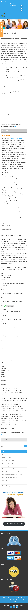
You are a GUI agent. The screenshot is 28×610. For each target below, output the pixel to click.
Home (3, 597)
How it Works (6, 131)
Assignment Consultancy (18, 605)
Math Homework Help (7, 454)
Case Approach (6, 225)
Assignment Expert (7, 480)
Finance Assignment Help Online (10, 469)
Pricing (6, 599)
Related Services (7, 229)
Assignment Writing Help (8, 460)
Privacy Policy (19, 597)
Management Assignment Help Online (12, 474)
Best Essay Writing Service (9, 463)
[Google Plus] (21, 11)
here (15, 126)
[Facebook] (21, 6)
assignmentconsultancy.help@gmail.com (11, 3)
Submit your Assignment (17, 138)
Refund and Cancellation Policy (17, 599)
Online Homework (7, 457)
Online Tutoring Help (7, 533)
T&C (25, 597)
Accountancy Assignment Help (10, 466)
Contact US (14, 601)
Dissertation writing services (9, 477)
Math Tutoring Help (7, 549)
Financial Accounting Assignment (10, 471)
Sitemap (12, 597)
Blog (8, 597)
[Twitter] (21, 8)
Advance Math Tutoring (7, 579)
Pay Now (17, 195)
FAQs (3, 564)
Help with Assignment (7, 486)
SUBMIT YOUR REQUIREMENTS (14, 524)
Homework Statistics (7, 483)
